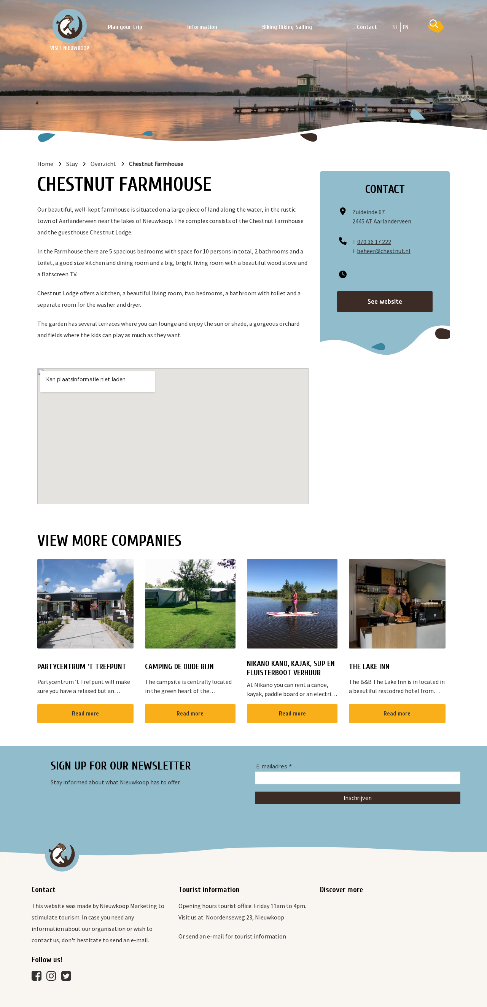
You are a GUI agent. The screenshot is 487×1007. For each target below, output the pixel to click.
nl (395, 27)
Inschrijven (358, 797)
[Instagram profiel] (53, 978)
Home (45, 163)
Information (202, 27)
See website (385, 302)
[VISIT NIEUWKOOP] (70, 26)
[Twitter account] (68, 978)
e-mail (139, 940)
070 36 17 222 (374, 241)
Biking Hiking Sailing (287, 27)
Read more (85, 713)
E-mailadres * (274, 766)
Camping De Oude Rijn (179, 666)
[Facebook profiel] (38, 978)
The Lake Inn (369, 666)
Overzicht (103, 163)
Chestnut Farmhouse (156, 163)
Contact (367, 27)
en (406, 27)
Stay (72, 163)
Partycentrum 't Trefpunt (81, 666)
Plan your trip (125, 27)
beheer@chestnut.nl (384, 251)
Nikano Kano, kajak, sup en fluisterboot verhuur (291, 668)
